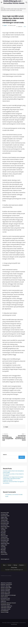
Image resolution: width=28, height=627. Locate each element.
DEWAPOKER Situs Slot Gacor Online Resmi (6, 575)
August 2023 (4, 545)
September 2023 (5, 543)
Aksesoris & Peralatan (6, 583)
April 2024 (3, 534)
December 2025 (5, 512)
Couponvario (15, 622)
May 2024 (3, 532)
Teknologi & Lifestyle (6, 607)
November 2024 (5, 523)
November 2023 (5, 540)
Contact (9, 565)
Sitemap (15, 565)
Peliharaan (3, 601)
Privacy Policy (14, 567)
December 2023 (5, 539)
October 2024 (4, 525)
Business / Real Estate (6, 584)
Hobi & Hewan (4, 596)
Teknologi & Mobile (5, 609)
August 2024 (4, 528)
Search (5, 454)
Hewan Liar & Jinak (5, 592)
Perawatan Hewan (5, 604)
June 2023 (3, 548)
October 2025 (4, 514)
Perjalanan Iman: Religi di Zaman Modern (13, 477)
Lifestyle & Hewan (5, 600)
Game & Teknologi (5, 586)
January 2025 (4, 520)
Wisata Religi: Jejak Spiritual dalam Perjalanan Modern (11, 479)
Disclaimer (21, 565)
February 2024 (4, 535)
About (4, 565)
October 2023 (4, 542)
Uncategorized (4, 610)
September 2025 (5, 515)
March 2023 (3, 552)
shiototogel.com (5, 559)
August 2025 (4, 517)
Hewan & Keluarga (5, 589)
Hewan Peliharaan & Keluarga (8, 595)
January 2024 (4, 537)
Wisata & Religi (4, 612)
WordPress (14, 624)
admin (5, 25)
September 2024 (5, 526)
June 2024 (3, 531)
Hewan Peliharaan (5, 593)
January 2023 (4, 554)
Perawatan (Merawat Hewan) (8, 603)
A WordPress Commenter (11, 494)
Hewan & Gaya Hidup (6, 587)
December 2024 (5, 522)
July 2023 (3, 546)
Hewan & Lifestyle (5, 590)
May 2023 (3, 549)
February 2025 (4, 519)
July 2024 (3, 529)
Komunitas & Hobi (5, 598)
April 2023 (3, 551)
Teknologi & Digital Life (6, 606)
